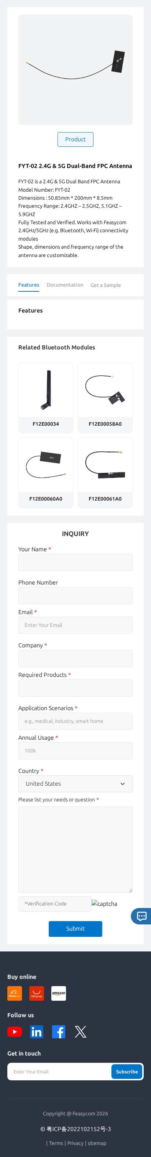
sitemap (97, 1143)
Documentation (65, 285)
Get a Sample (106, 285)
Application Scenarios (48, 708)
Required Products (44, 674)
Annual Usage (38, 737)
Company (32, 645)
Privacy (75, 1143)
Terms (56, 1143)
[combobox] (75, 783)
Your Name (34, 549)
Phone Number (38, 582)
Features (28, 285)
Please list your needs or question (56, 800)
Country (31, 770)
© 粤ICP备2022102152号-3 (75, 1129)
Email (27, 612)
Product (75, 139)
